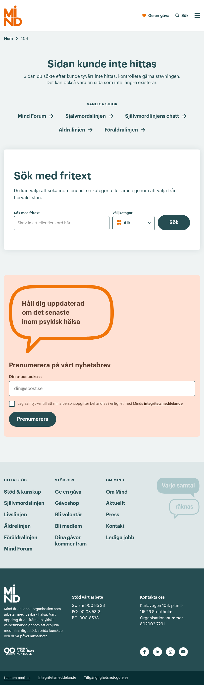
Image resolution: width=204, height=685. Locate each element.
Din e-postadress (25, 377)
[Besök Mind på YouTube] (183, 651)
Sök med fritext (27, 213)
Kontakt (115, 526)
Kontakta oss (152, 597)
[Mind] (13, 15)
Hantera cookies (17, 678)
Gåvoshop (67, 503)
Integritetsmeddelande (57, 678)
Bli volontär (68, 514)
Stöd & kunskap (22, 492)
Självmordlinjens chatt (152, 116)
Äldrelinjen (17, 526)
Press (112, 514)
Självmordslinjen (85, 116)
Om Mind (117, 492)
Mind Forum (32, 116)
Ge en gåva (68, 492)
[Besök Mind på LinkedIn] (157, 651)
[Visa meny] (197, 15)
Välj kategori (123, 213)
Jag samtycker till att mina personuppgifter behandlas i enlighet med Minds (100, 404)
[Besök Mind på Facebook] (144, 651)
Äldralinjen (72, 130)
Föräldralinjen (121, 130)
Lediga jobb (120, 537)
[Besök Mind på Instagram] (170, 651)
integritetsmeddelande (163, 403)
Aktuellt (115, 503)
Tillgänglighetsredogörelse (106, 678)
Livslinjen (15, 514)
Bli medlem (68, 526)
